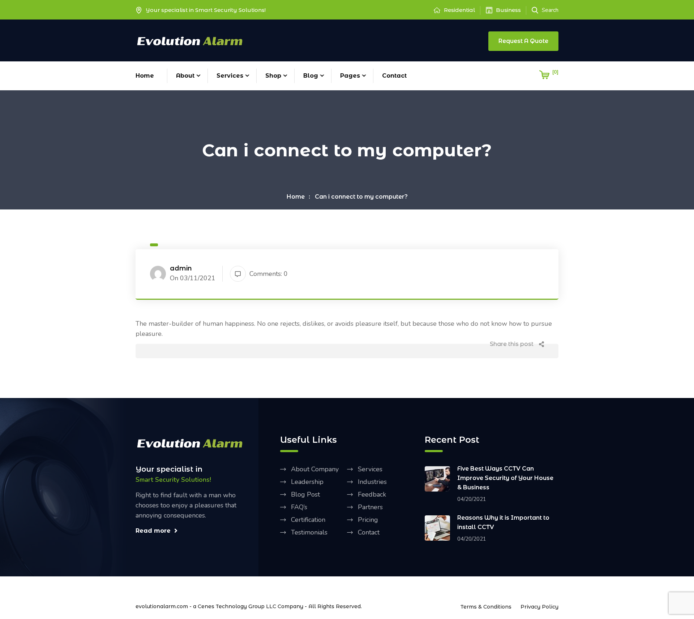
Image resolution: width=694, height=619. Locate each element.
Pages (350, 75)
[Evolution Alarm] (190, 40)
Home (145, 75)
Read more (153, 530)
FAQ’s (299, 507)
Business (508, 10)
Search (550, 10)
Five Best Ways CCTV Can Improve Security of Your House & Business (505, 478)
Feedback (372, 494)
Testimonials (309, 532)
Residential (459, 10)
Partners (370, 507)
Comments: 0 (268, 273)
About (185, 75)
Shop (273, 75)
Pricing (368, 519)
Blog (310, 75)
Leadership (307, 481)
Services (230, 75)
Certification (308, 519)
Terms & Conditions (485, 606)
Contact (394, 75)
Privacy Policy (539, 606)
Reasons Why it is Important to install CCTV (503, 522)
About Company (315, 469)
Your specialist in (169, 469)
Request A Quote (523, 41)
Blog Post (305, 494)
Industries (372, 481)
